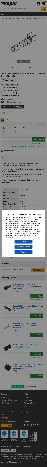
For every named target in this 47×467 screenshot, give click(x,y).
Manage (23, 252)
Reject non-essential (23, 247)
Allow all (24, 242)
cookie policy (9, 237)
